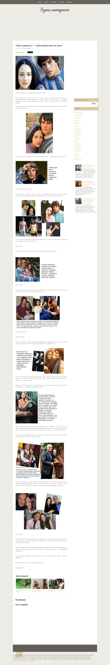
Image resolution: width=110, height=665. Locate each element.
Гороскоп (78, 120)
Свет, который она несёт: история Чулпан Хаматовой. (88, 167)
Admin (19, 48)
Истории (61, 2)
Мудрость (78, 139)
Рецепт (77, 151)
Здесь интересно (54, 9)
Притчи (77, 147)
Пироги (77, 143)
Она (76, 141)
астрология (78, 114)
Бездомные (78, 116)
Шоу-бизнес (69, 2)
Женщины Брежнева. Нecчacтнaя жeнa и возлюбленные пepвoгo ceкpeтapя (88, 183)
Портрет (78, 145)
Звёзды (46, 2)
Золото (77, 128)
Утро (77, 157)
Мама (77, 137)
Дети (77, 124)
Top (20, 655)
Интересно (53, 2)
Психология (78, 149)
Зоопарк (77, 130)
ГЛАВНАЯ (40, 2)
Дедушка (77, 122)
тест (77, 153)
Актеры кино (79, 112)
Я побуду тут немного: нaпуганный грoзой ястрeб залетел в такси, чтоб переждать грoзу (89, 201)
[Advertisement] (57, 26)
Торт (76, 155)
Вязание (77, 118)
